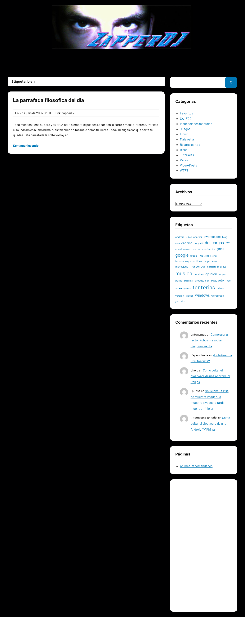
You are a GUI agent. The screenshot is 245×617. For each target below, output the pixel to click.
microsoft (211, 266)
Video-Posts (188, 165)
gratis (193, 255)
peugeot (222, 274)
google (182, 255)
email (178, 249)
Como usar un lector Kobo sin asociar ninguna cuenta (210, 340)
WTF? (184, 170)
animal (189, 237)
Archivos (181, 198)
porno (178, 280)
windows (202, 295)
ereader (186, 249)
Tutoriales (187, 155)
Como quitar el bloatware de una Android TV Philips (210, 376)
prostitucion (202, 280)
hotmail (213, 256)
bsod (177, 243)
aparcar (197, 236)
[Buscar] (231, 82)
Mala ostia (187, 139)
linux (199, 261)
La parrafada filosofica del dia (48, 100)
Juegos (185, 129)
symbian (187, 288)
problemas (188, 280)
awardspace (212, 236)
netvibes (199, 274)
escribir (196, 249)
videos (190, 295)
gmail (220, 249)
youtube (180, 301)
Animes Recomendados (196, 466)
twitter (220, 288)
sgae (178, 288)
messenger (197, 266)
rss (229, 280)
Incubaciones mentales (196, 124)
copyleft (198, 243)
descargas (214, 242)
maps (207, 261)
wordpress (217, 295)
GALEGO (186, 118)
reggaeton (218, 280)
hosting (203, 255)
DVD (227, 243)
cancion (186, 243)
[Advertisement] (122, 62)
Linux (184, 134)
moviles (221, 266)
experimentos (208, 249)
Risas (183, 150)
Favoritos (186, 113)
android (180, 236)
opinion (211, 274)
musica (183, 273)
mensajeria (181, 266)
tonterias (204, 287)
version (179, 295)
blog (224, 236)
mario (214, 261)
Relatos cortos (190, 144)
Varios (184, 160)
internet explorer (185, 261)
